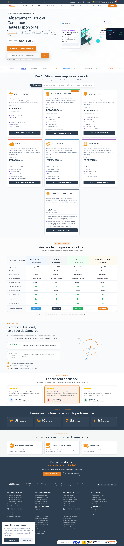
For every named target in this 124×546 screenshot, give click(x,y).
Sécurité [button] (97, 5)
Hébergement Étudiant (15, 499)
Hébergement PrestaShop (15, 512)
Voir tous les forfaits (25, 132)
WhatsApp (35, 2)
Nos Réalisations (96, 497)
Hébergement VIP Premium (15, 501)
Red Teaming (67, 518)
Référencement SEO (41, 529)
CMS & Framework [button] (43, 5)
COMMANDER (36, 308)
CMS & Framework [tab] (49, 85)
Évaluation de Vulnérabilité (71, 516)
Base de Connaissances (98, 512)
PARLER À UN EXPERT (72, 474)
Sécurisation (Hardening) (70, 520)
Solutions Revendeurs (14, 506)
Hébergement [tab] (36, 85)
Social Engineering (69, 524)
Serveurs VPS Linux (69, 495)
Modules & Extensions (42, 518)
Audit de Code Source (70, 514)
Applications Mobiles (42, 520)
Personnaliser (26, 540)
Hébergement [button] (29, 5)
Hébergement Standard (15, 495)
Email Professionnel (41, 503)
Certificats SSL (68, 526)
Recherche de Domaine (42, 495)
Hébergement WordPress (15, 497)
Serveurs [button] (55, 5)
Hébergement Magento (15, 514)
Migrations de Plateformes (43, 509)
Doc (103, 2)
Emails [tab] (78, 85)
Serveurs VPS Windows (70, 497)
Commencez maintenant (20, 48)
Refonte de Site (40, 512)
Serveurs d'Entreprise (69, 501)
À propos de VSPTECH (98, 495)
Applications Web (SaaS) (43, 522)
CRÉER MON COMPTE (52, 473)
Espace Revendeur (63, 2)
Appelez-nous (24, 2)
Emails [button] (75, 5)
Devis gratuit (13, 2)
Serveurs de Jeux (68, 503)
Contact (110, 2)
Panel (113, 5)
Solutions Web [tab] (87, 85)
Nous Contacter (96, 509)
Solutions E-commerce (15, 516)
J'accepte (11, 540)
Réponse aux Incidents (70, 522)
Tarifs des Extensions (41, 499)
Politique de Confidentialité (99, 501)
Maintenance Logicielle (42, 524)
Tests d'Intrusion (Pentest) (71, 512)
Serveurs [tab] (61, 85)
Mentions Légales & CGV (98, 499)
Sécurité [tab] (69, 85)
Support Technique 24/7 (98, 514)
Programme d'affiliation (48, 2)
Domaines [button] (65, 5)
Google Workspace (41, 501)
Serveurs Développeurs (70, 506)
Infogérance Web (41, 526)
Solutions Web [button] (86, 5)
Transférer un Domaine (42, 497)
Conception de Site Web (42, 514)
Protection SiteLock (69, 529)
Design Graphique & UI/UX (43, 531)
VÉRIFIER (45, 55)
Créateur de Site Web (14, 503)
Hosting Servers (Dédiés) (70, 499)
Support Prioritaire (76, 2)
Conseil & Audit (40, 533)
